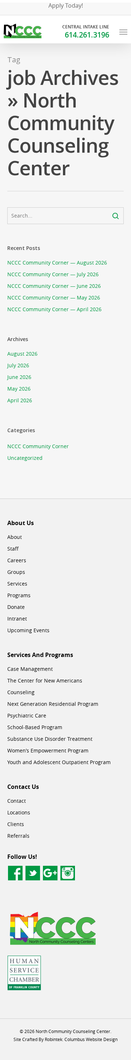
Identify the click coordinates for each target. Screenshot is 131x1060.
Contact (16, 800)
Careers (16, 560)
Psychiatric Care (26, 715)
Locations (18, 812)
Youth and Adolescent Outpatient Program (59, 762)
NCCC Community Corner (38, 446)
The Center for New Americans (44, 680)
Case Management (30, 668)
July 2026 (18, 365)
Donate (16, 606)
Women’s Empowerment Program (47, 750)
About (14, 536)
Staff (13, 548)
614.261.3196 (87, 35)
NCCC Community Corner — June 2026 (54, 285)
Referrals (18, 835)
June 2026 (19, 376)
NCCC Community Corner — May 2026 (53, 297)
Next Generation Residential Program (52, 703)
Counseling (21, 692)
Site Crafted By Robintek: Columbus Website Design (65, 1039)
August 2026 (22, 353)
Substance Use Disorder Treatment (49, 738)
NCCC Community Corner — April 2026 (54, 309)
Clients (15, 824)
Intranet (17, 618)
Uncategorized (25, 457)
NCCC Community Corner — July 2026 (53, 274)
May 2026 (19, 388)
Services (17, 583)
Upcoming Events (28, 630)
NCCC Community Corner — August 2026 (57, 262)
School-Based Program (34, 727)
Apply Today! (65, 5)
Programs (19, 595)
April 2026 (19, 400)
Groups (16, 571)
